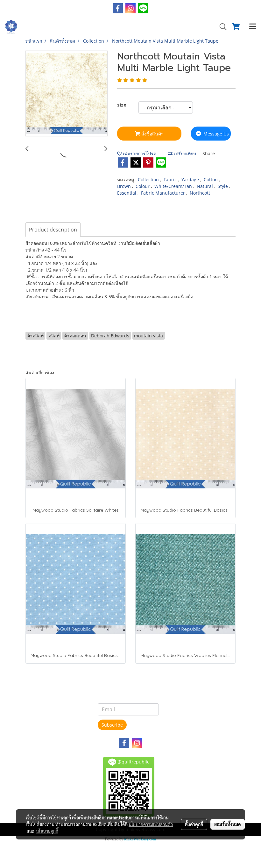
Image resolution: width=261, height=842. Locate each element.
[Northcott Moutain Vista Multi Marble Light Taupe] (66, 94)
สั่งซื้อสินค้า (152, 134)
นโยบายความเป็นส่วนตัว (151, 824)
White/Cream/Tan (173, 186)
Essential (127, 193)
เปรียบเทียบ (184, 153)
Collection (149, 179)
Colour (143, 186)
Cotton (211, 179)
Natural (205, 186)
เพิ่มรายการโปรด (139, 153)
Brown (124, 186)
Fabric (171, 179)
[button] (221, 26)
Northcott (200, 193)
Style (223, 186)
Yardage (190, 179)
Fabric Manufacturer (163, 193)
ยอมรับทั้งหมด (227, 824)
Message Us (215, 134)
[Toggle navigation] (253, 27)
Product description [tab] (53, 229)
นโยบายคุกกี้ (47, 831)
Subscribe (112, 725)
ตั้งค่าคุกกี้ (194, 824)
